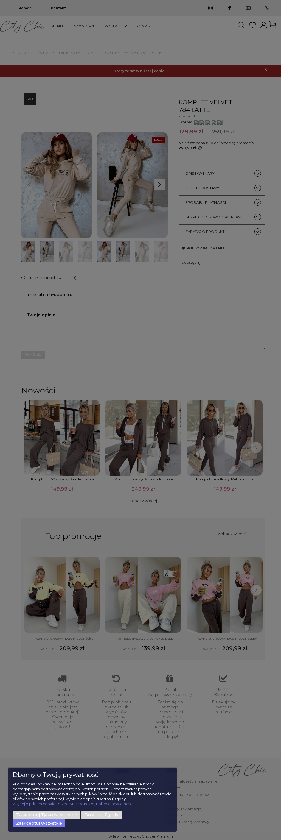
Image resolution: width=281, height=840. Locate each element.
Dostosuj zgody (101, 814)
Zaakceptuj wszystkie (39, 823)
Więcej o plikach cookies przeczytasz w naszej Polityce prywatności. (73, 804)
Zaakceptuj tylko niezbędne (46, 814)
